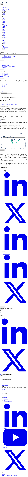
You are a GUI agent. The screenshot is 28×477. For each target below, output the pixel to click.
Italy (3, 28)
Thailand (4, 45)
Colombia (4, 19)
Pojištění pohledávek (5, 397)
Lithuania (4, 30)
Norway (4, 34)
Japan (3, 29)
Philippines (4, 35)
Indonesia (4, 27)
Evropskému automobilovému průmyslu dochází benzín (8, 103)
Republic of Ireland (5, 37)
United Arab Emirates (5, 47)
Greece (4, 24)
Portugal (4, 36)
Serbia (3, 39)
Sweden (4, 43)
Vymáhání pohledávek (5, 399)
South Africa (4, 41)
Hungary (4, 26)
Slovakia (4, 40)
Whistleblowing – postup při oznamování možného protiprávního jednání (9, 475)
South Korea (4, 42)
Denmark (4, 20)
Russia (3, 38)
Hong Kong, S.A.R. (5, 25)
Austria (4, 14)
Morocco (4, 32)
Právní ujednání (3, 474)
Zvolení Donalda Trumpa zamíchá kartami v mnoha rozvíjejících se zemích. (10, 104)
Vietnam (4, 48)
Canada (4, 17)
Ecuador (4, 21)
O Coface (4, 400)
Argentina (4, 13)
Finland (4, 22)
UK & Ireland (4, 46)
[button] (4, 6)
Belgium (4, 15)
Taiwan (4, 44)
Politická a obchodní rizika (6, 398)
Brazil (3, 16)
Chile (3, 18)
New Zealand (4, 33)
